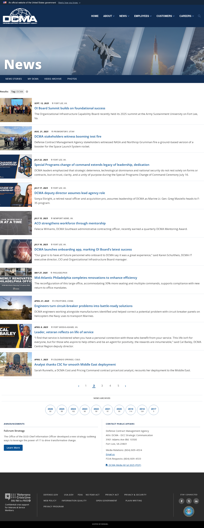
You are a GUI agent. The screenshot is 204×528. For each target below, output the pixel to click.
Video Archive (53, 78)
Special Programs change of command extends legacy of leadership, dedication (91, 165)
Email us (110, 454)
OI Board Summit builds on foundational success (69, 108)
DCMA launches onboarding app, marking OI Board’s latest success (83, 249)
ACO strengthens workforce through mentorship (70, 223)
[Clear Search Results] (102, 91)
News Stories (13, 78)
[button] (69, 2)
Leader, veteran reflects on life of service (64, 332)
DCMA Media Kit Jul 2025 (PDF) (124, 465)
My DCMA (33, 78)
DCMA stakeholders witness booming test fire (67, 136)
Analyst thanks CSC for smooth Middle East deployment (75, 364)
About (107, 16)
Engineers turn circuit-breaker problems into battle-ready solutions (83, 306)
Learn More (13, 447)
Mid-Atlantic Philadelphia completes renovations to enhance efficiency (85, 278)
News (123, 16)
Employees (141, 16)
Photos (72, 78)
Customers (164, 16)
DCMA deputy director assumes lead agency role (69, 193)
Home (94, 16)
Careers (185, 16)
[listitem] (181, 501)
